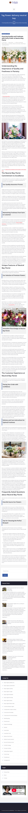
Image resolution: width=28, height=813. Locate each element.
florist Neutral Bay (6, 96)
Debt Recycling (7, 718)
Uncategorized (7, 760)
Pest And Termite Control (9, 742)
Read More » (4, 600)
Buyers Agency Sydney (8, 688)
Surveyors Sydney (7, 748)
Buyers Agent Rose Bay (8, 697)
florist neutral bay (19, 42)
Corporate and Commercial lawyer (10, 715)
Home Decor (11, 42)
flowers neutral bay (16, 43)
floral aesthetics (12, 304)
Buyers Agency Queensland (9, 685)
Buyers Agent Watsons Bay (9, 703)
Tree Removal (6, 757)
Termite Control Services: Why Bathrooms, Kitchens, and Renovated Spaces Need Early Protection (15, 622)
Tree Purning (6, 754)
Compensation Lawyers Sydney (10, 709)
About (5, 775)
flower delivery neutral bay (7, 43)
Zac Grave (5, 42)
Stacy (19, 810)
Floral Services (7, 721)
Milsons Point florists (8, 736)
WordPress (12, 810)
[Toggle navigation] (14, 9)
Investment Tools (7, 733)
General (5, 727)
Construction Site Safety (8, 712)
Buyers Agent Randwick (8, 694)
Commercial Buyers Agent (9, 706)
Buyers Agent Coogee (8, 691)
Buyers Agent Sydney (8, 700)
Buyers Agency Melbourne (9, 682)
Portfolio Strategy (7, 745)
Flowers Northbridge (8, 724)
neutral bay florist (5, 44)
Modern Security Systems (9, 739)
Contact (5, 778)
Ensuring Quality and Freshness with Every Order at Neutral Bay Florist (14, 23)
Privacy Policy (6, 772)
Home (14, 21)
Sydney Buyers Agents (8, 751)
